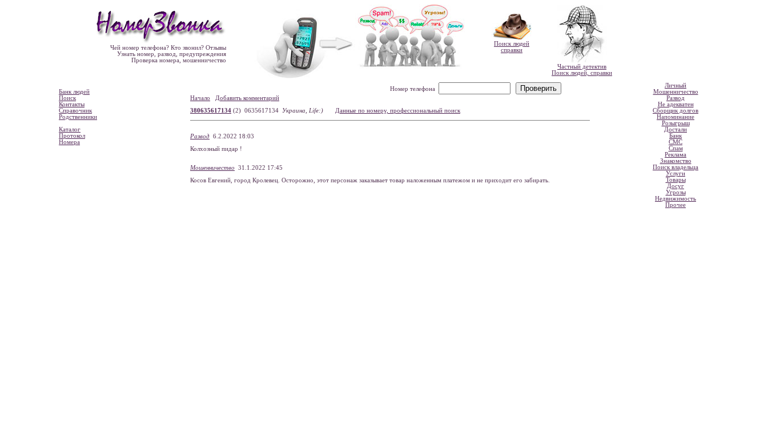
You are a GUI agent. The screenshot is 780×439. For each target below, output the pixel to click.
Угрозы (676, 192)
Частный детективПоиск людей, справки (582, 69)
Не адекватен (676, 104)
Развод (200, 136)
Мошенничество (212, 168)
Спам (676, 148)
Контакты (72, 104)
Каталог (70, 129)
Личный (675, 85)
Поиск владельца (675, 167)
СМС (675, 142)
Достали (675, 129)
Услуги (675, 173)
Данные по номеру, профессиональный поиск (397, 110)
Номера (69, 142)
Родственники (78, 117)
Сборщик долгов (675, 110)
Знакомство (675, 161)
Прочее (675, 205)
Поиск (67, 98)
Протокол (72, 136)
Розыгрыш (676, 123)
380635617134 (210, 110)
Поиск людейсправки (511, 47)
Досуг (675, 186)
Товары (676, 180)
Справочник (75, 110)
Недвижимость (675, 198)
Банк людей (74, 92)
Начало (200, 98)
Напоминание (675, 117)
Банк (675, 136)
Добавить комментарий (247, 98)
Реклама (675, 154)
